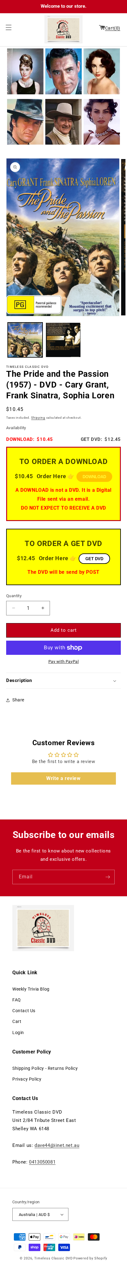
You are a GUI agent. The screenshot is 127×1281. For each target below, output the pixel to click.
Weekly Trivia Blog (31, 989)
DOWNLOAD (94, 476)
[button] (7, 27)
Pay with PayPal (63, 661)
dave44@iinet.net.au (57, 1145)
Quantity (14, 595)
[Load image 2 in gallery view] (63, 339)
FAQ (16, 999)
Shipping (38, 417)
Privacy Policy (26, 1079)
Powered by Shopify (90, 1258)
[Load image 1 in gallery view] (25, 339)
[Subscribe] (107, 877)
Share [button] (18, 699)
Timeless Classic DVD (53, 1258)
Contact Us (23, 1010)
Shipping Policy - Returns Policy (45, 1068)
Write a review (63, 778)
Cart (16, 1021)
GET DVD (94, 558)
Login (18, 1032)
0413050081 (42, 1162)
